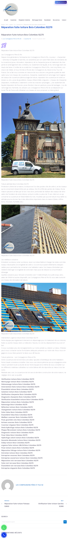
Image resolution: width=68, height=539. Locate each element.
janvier (11, 24)
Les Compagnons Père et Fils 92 (12, 39)
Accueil (3, 24)
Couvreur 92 (20, 24)
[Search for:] (32, 521)
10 (14, 24)
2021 (7, 24)
